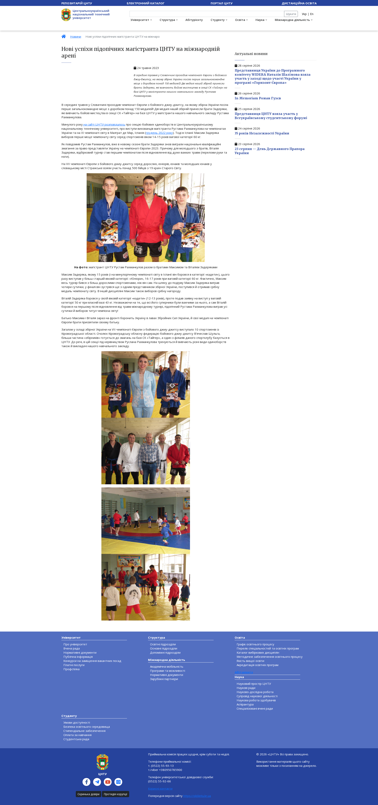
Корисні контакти (160, 788)
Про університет (75, 644)
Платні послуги (73, 665)
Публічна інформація (78, 657)
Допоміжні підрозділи (165, 652)
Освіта (240, 20)
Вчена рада (71, 648)
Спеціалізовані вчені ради (255, 708)
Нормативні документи (79, 652)
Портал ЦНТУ (222, 3)
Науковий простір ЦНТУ (254, 684)
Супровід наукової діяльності (257, 696)
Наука (260, 20)
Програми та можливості (167, 671)
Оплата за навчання (77, 735)
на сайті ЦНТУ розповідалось (104, 124)
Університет (140, 20)
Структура (167, 20)
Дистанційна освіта (299, 3)
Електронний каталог (146, 3)
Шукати (291, 14)
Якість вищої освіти (250, 661)
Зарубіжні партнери (164, 679)
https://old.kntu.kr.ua (197, 796)
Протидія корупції (115, 794)
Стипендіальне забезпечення (84, 731)
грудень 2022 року (159, 133)
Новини (75, 36)
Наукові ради (246, 688)
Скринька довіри (88, 794)
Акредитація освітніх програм (257, 665)
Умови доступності (76, 722)
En (311, 14)
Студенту (218, 20)
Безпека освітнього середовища (86, 727)
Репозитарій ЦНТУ (76, 3)
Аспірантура (245, 704)
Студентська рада (76, 739)
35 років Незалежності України (262, 133)
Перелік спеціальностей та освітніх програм (268, 648)
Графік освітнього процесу (255, 644)
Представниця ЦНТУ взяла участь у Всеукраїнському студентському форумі (271, 116)
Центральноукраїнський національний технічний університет (91, 14)
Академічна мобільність (166, 666)
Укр (304, 14)
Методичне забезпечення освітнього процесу (270, 657)
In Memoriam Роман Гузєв (258, 98)
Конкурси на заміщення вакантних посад (92, 661)
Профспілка (71, 669)
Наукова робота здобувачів (256, 700)
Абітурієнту (194, 20)
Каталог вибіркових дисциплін (258, 652)
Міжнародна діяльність (292, 20)
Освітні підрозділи (163, 644)
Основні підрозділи (163, 648)
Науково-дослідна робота (255, 692)
